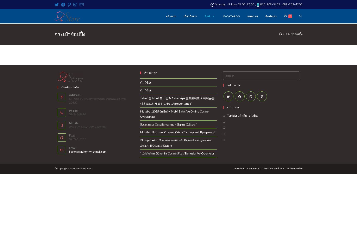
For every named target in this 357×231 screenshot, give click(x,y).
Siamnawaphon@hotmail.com (87, 151)
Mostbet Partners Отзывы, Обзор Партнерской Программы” (177, 132)
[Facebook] (63, 4)
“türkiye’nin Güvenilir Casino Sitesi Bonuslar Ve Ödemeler (177, 153)
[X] (228, 96)
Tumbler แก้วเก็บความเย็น (242, 115)
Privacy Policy (294, 168)
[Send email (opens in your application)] (81, 4)
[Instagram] (75, 4)
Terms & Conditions (273, 168)
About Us (239, 168)
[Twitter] (57, 4)
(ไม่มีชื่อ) (145, 82)
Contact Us (253, 168)
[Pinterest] (69, 4)
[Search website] (301, 16)
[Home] (280, 34)
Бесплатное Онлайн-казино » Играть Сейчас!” (168, 124)
